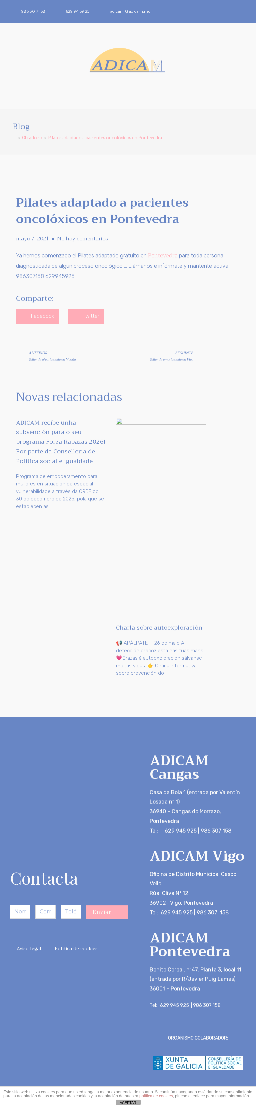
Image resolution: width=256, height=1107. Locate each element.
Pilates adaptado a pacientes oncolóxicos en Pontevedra (105, 138)
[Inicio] (14, 138)
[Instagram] (241, 11)
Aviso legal (29, 948)
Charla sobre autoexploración (159, 627)
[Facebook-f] (230, 11)
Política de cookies (76, 948)
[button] (128, 97)
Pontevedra (163, 255)
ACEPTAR (128, 1103)
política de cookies (156, 1096)
